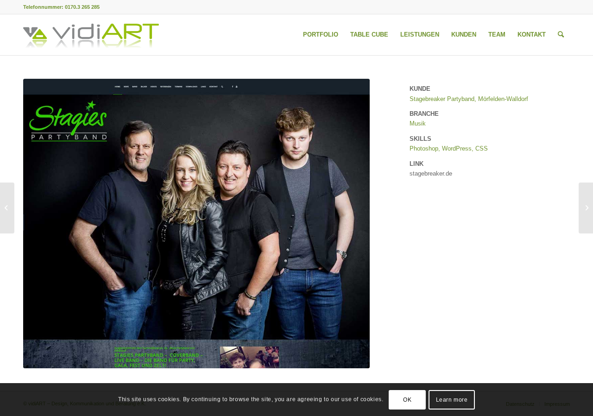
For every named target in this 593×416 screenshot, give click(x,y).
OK (407, 400)
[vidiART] (91, 34)
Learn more (452, 400)
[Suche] (561, 34)
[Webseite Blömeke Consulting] (586, 208)
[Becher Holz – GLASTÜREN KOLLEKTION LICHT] (7, 208)
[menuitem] (320, 34)
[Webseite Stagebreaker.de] (196, 223)
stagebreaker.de (431, 173)
